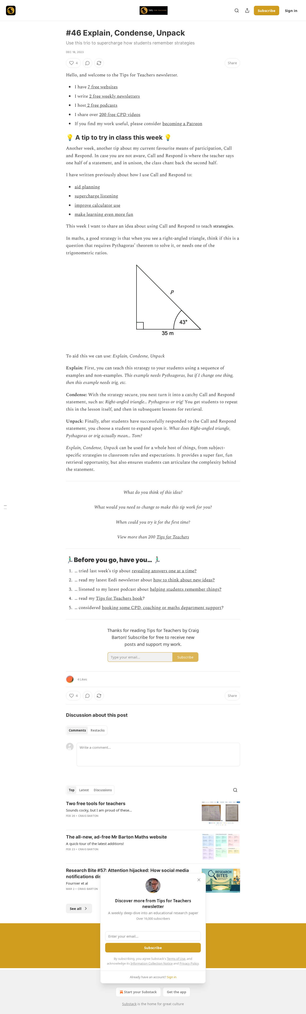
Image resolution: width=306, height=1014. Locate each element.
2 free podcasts (101, 105)
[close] (199, 880)
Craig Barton (88, 816)
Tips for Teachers (173, 537)
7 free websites (103, 87)
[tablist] (86, 730)
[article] (153, 813)
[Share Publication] (247, 10)
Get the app (176, 992)
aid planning (87, 187)
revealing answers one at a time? (164, 571)
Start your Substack (140, 992)
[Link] (59, 137)
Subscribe (266, 10)
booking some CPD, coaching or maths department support (161, 607)
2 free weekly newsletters (114, 96)
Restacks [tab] (97, 730)
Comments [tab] (77, 730)
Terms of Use (176, 958)
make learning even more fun (104, 214)
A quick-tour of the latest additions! (95, 843)
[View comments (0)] (87, 63)
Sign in (291, 10)
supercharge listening (96, 196)
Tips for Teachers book (119, 598)
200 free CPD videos (119, 114)
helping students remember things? (185, 589)
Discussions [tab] (103, 790)
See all (76, 908)
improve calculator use (97, 205)
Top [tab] (71, 790)
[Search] (236, 10)
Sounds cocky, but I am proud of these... (99, 810)
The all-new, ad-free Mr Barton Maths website (116, 837)
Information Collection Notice (152, 963)
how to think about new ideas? (184, 580)
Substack (129, 1004)
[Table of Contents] (5, 507)
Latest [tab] (84, 790)
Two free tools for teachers (96, 803)
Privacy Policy (189, 963)
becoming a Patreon (182, 123)
